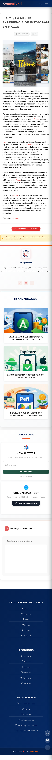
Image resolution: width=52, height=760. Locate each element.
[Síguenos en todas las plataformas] (32, 283)
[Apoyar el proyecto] (20, 283)
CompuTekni (33, 751)
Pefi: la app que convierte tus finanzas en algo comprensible (26, 414)
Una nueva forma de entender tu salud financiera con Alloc (26, 338)
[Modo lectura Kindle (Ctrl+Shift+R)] (47, 740)
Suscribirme (26, 472)
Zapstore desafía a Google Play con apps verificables (26, 376)
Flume (36, 119)
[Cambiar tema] (47, 733)
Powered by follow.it (26, 476)
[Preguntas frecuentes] (26, 283)
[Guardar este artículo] (47, 747)
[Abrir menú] (46, 3)
